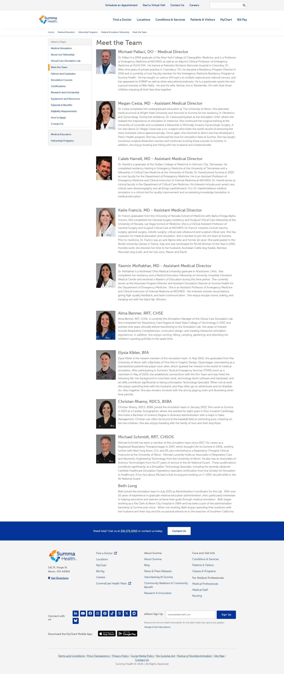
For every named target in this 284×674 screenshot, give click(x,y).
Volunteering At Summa (158, 577)
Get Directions (59, 578)
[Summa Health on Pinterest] (105, 614)
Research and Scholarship (65, 92)
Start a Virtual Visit (154, 5)
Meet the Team (59, 67)
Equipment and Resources (65, 98)
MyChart (226, 19)
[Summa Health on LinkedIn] (76, 614)
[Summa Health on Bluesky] (76, 621)
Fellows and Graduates (63, 73)
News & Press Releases (158, 571)
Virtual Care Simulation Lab (66, 60)
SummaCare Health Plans (111, 583)
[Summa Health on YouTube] (83, 614)
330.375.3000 (129, 531)
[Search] (244, 5)
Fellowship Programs (88, 32)
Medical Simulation (61, 48)
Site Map (219, 656)
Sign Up (226, 614)
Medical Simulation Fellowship (115, 32)
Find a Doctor (122, 19)
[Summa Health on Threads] (120, 614)
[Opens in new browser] (107, 634)
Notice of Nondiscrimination (194, 656)
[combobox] (228, 5)
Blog (147, 565)
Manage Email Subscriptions (157, 627)
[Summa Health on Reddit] (134, 614)
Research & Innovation (158, 593)
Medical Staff (200, 589)
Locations (143, 19)
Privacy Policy (120, 656)
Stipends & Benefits (61, 105)
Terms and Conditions (71, 656)
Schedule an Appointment (121, 5)
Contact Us (177, 5)
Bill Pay (242, 19)
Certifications (58, 86)
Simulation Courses (61, 80)
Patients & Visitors (202, 19)
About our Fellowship (62, 54)
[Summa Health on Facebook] (90, 614)
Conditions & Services (170, 19)
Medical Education (66, 32)
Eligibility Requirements (64, 111)
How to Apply (58, 117)
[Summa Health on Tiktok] (112, 614)
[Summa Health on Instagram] (98, 614)
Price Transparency (98, 656)
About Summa (153, 559)
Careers (194, 5)
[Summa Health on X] (127, 614)
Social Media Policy (142, 656)
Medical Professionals (205, 583)
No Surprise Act (165, 656)
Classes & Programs (204, 571)
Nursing (197, 595)
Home (51, 32)
